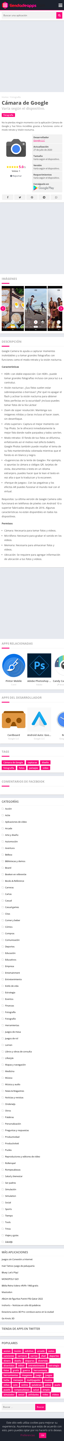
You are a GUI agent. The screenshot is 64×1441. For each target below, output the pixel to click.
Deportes (10, 946)
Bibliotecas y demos (15, 861)
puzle (57, 1384)
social (21, 1394)
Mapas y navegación (15, 1064)
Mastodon (7, 1292)
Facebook (7, 197)
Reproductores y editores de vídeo (22, 1156)
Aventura (10, 848)
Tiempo (9, 1215)
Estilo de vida (11, 985)
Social (8, 1202)
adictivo (29, 1351)
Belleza (8, 854)
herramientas (11, 1375)
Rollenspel (10, 1163)
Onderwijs (10, 1104)
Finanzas (9, 1005)
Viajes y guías (11, 1235)
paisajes (33, 767)
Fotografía (15, 97)
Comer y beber (12, 920)
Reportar (17, 175)
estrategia (54, 1365)
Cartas (8, 894)
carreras (22, 1355)
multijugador (34, 1380)
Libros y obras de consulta (18, 1051)
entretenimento (36, 1365)
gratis (16, 1370)
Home (5, 97)
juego (38, 1375)
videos (55, 1394)
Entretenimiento (13, 979)
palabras (36, 1384)
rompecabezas (21, 1389)
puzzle (7, 1389)
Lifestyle (9, 1058)
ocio (15, 1384)
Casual (8, 900)
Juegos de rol (11, 1038)
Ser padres (10, 1182)
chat (43, 1355)
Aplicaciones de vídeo (16, 821)
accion (7, 1351)
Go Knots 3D (8, 1318)
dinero (7, 1360)
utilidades (33, 1394)
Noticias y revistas (14, 1097)
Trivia (8, 1228)
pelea (48, 1384)
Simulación (10, 1189)
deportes (54, 1355)
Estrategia (10, 992)
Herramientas (12, 1025)
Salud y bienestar (14, 1176)
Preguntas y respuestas (17, 1130)
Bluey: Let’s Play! (10, 1272)
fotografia (8, 767)
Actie (7, 815)
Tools (8, 1222)
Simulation (10, 1195)
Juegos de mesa (13, 1031)
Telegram (44, 197)
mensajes (18, 1380)
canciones (9, 1355)
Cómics (8, 926)
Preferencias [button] (27, 1435)
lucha (6, 1380)
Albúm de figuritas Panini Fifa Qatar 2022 (22, 1298)
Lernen (8, 1045)
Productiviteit (12, 1143)
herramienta (40, 1370)
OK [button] (42, 1435)
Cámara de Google (13, 762)
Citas (7, 913)
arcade (41, 1351)
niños (6, 1384)
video (45, 767)
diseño (45, 762)
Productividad (12, 1136)
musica (48, 1380)
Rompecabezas (12, 1169)
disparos (29, 1360)
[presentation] (3, 308)
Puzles (8, 1150)
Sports (8, 1209)
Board (8, 867)
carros (34, 1355)
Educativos (10, 959)
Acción (8, 808)
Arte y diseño (11, 834)
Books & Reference (14, 880)
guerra (26, 1370)
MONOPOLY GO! (10, 1279)
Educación (10, 953)
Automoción (11, 841)
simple (46, 1389)
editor (21, 1365)
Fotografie (10, 1018)
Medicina (9, 1071)
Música (8, 1077)
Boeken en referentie (15, 874)
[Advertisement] (32, 56)
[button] (59, 15)
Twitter (20, 197)
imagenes (27, 1375)
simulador (9, 1394)
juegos (48, 1375)
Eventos (9, 999)
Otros (8, 1110)
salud (36, 1389)
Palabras (9, 1117)
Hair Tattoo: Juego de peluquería (18, 1265)
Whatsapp (56, 197)
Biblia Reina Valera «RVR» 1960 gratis (20, 1285)
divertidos (9, 1365)
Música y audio (12, 1084)
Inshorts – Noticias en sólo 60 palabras (21, 1305)
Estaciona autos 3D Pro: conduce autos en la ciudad (28, 1311)
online (24, 1384)
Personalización (13, 1123)
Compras (9, 933)
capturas (32, 762)
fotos (21, 767)
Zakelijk (9, 1241)
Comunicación (12, 939)
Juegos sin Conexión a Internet (17, 1259)
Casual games (12, 907)
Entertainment (12, 972)
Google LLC (39, 140)
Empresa (9, 966)
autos (51, 1351)
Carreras (9, 887)
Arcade (8, 828)
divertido (43, 1360)
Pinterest (32, 197)
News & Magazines (14, 1090)
